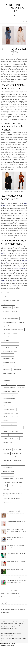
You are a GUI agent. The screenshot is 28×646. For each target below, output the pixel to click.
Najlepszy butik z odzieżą (6, 638)
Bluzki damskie (22, 623)
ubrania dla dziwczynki (16, 630)
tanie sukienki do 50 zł (8, 475)
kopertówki (9, 287)
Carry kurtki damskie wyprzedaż (10, 315)
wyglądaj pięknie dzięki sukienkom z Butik (12, 482)
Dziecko (14, 47)
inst (16, 347)
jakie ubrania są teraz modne (7, 635)
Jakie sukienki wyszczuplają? (9, 366)
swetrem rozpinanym (19, 268)
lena (4, 292)
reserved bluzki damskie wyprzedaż (11, 446)
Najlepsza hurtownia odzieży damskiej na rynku (11, 636)
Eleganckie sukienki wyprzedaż (10, 333)
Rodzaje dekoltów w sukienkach (19, 638)
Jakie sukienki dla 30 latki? (8, 358)
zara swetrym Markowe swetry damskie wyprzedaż (12, 493)
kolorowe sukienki (17, 369)
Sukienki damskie (8, 623)
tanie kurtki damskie (7, 467)
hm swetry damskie (7, 347)
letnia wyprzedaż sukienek (9, 384)
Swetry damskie (20, 625)
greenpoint (17, 336)
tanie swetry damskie (8, 478)
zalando (4, 486)
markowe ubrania (7, 402)
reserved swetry (7, 449)
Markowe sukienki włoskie (9, 398)
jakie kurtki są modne (7, 355)
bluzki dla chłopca (5, 626)
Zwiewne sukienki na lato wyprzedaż (11, 498)
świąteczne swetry (7, 502)
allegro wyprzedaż (7, 307)
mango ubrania (21, 387)
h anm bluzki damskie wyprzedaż (10, 344)
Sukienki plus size (12, 625)
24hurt (4, 296)
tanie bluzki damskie (19, 464)
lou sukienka (21, 384)
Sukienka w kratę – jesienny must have (10, 593)
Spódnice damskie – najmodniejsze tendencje (12, 606)
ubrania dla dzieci (13, 628)
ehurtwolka (21, 322)
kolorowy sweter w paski (8, 376)
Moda (2, 623)
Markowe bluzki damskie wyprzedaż (11, 391)
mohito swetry (6, 420)
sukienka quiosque (7, 456)
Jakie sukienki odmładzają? (9, 362)
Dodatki (14, 280)
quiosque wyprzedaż (7, 442)
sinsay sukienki (17, 449)
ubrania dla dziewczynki (6, 630)
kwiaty (2, 267)
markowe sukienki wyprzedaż (9, 395)
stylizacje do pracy (16, 453)
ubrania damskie (19, 478)
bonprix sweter (15, 311)
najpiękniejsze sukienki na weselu (10, 431)
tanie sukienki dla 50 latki (8, 471)
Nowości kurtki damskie (15, 435)
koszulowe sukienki (7, 380)
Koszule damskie (4, 625)
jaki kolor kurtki (6, 369)
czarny (8, 151)
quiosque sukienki (14, 438)
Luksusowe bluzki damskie (9, 387)
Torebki (13, 285)
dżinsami (3, 253)
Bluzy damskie (15, 623)
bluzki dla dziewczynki (13, 626)
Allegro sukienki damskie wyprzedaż (11, 300)
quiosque (5, 438)
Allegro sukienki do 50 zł (8, 304)
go (19, 114)
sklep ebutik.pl (6, 453)
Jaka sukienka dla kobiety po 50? (10, 351)
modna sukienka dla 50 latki (9, 409)
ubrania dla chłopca (5, 628)
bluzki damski (6, 311)
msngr (20, 427)
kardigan (3, 280)
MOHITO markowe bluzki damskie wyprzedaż (13, 416)
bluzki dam (16, 307)
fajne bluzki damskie (7, 336)
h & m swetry (6, 340)
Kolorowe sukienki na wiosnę (9, 373)
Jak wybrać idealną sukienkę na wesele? (10, 596)
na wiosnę (5, 435)
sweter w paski (17, 460)
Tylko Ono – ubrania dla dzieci (14, 8)
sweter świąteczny (7, 464)
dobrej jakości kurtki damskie (9, 322)
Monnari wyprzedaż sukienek (9, 427)
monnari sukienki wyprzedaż (9, 424)
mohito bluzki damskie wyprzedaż (10, 413)
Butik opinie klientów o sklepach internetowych (11, 633)
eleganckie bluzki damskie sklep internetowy (13, 329)
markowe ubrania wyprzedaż (9, 406)
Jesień (2, 57)
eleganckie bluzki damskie (9, 325)
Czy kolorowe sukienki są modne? (10, 318)
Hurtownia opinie (4, 631)
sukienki (16, 456)
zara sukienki (6, 489)
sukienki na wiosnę (7, 460)
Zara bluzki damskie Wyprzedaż (16, 486)
